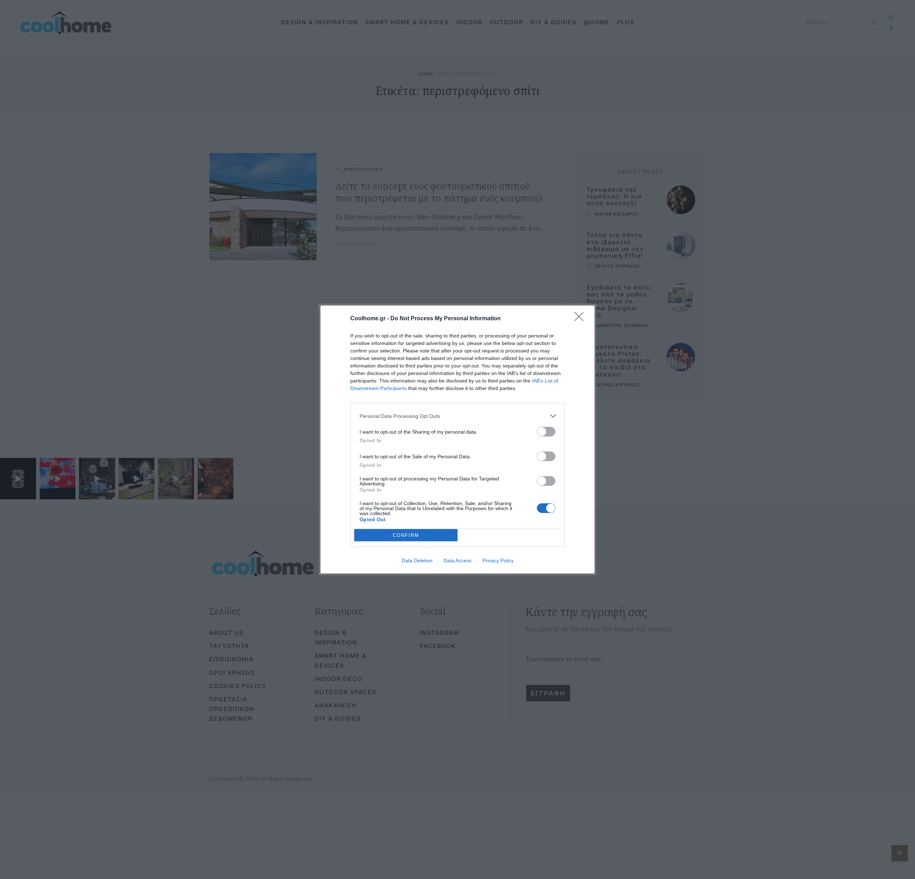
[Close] (581, 319)
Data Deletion (417, 560)
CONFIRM (406, 535)
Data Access (457, 560)
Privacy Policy (498, 560)
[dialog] (457, 439)
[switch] (546, 431)
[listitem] (457, 416)
